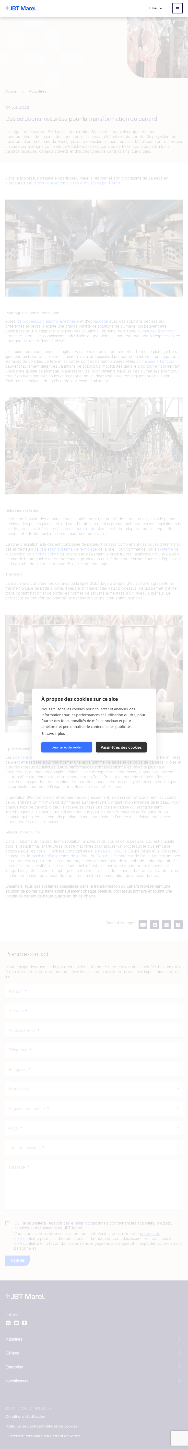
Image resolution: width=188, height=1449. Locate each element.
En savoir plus (53, 733)
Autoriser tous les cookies (67, 747)
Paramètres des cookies (121, 747)
